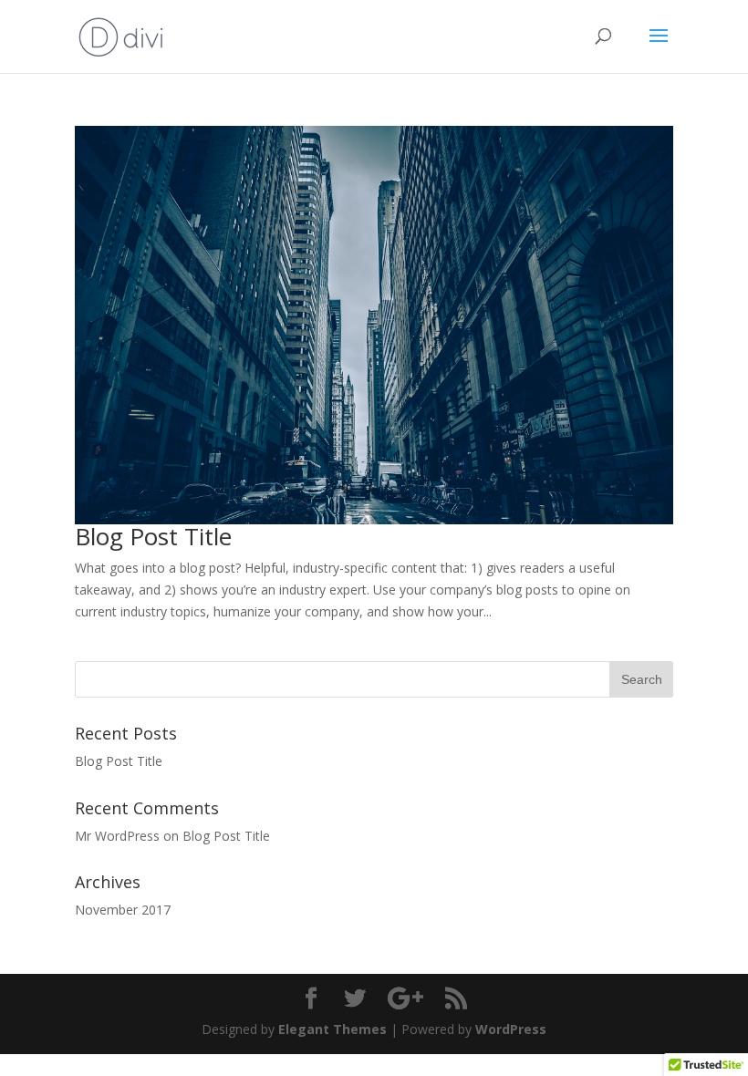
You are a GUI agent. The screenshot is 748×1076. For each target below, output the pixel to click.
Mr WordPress (117, 835)
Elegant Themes (332, 1029)
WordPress (510, 1029)
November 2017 (123, 909)
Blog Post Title (153, 536)
